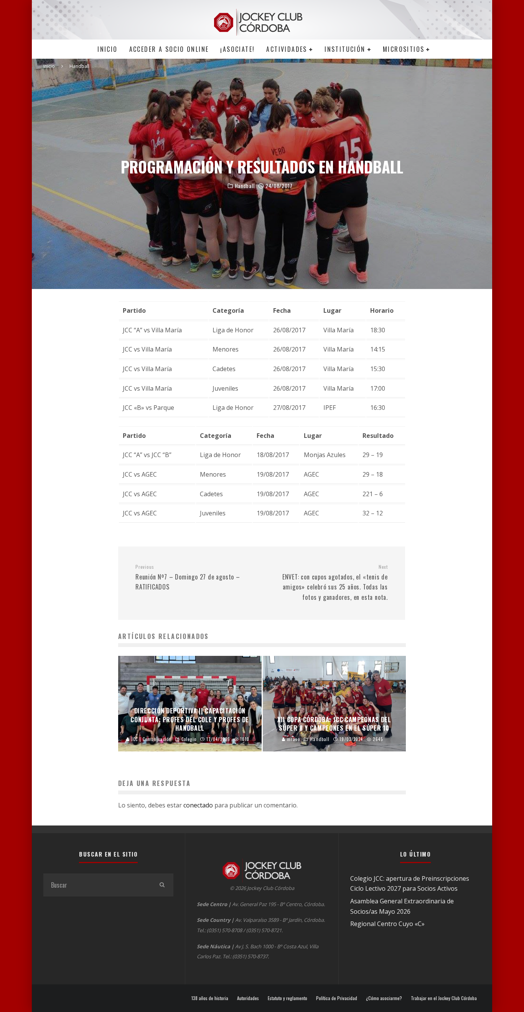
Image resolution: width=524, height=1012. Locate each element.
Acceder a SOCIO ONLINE (169, 49)
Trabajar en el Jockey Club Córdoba (444, 998)
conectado (198, 805)
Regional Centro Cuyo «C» (387, 924)
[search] (161, 884)
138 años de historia (209, 998)
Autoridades (248, 998)
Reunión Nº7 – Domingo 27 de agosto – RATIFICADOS (187, 577)
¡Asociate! (237, 49)
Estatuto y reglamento (287, 998)
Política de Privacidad (336, 998)
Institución (345, 49)
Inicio (107, 49)
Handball (245, 185)
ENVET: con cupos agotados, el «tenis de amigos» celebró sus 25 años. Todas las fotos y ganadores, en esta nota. (335, 583)
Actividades (286, 49)
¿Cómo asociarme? (384, 998)
